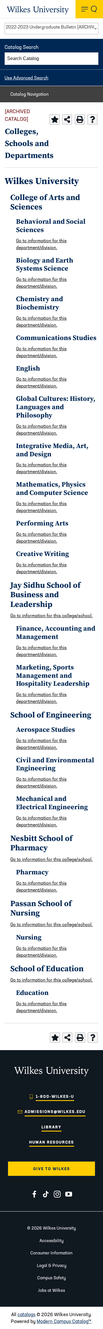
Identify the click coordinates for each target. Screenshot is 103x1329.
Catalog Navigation (29, 94)
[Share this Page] (67, 119)
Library (51, 1127)
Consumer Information (51, 1253)
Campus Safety (51, 1277)
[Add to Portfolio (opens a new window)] (54, 119)
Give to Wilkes (51, 1168)
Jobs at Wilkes (51, 1290)
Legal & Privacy (51, 1265)
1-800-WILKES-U (55, 1096)
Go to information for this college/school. (51, 615)
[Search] (92, 58)
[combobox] (51, 28)
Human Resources (51, 1142)
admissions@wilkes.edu (55, 1111)
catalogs (26, 1314)
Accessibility (51, 1240)
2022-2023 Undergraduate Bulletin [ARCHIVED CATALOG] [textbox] (52, 27)
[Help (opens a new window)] (92, 119)
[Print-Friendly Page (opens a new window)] (80, 119)
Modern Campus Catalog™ (64, 1321)
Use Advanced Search (26, 78)
